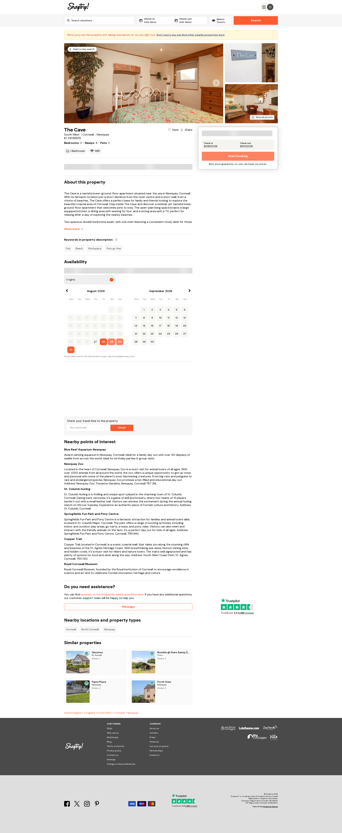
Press (153, 737)
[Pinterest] (97, 805)
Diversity (154, 741)
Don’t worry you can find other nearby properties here (191, 34)
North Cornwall (90, 629)
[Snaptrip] (78, 7)
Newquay (109, 629)
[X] (77, 805)
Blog (109, 741)
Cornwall (71, 629)
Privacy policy (114, 750)
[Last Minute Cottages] (226, 729)
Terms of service (115, 746)
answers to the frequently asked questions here (112, 594)
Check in (208, 143)
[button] (216, 82)
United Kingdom (73, 712)
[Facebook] (67, 805)
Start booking (238, 156)
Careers (154, 732)
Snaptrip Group (270, 806)
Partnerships (156, 750)
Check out (245, 143)
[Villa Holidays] (272, 739)
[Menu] (267, 7)
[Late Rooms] (247, 729)
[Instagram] (87, 805)
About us (154, 728)
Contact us (112, 755)
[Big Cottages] (255, 739)
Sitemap (111, 759)
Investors (154, 755)
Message (128, 607)
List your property (159, 746)
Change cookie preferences (121, 764)
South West (105, 712)
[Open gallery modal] (143, 83)
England (90, 712)
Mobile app (112, 737)
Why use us (113, 732)
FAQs (109, 728)
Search (256, 20)
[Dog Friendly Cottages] (268, 729)
